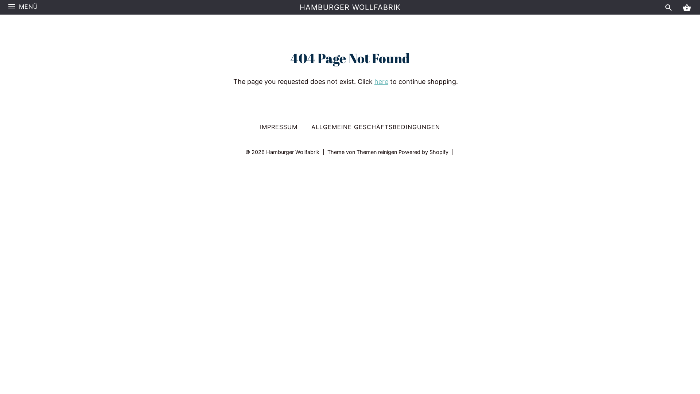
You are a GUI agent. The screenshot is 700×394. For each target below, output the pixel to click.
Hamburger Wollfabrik (350, 7)
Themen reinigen (377, 152)
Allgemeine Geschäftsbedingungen (375, 127)
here (381, 81)
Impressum (279, 127)
